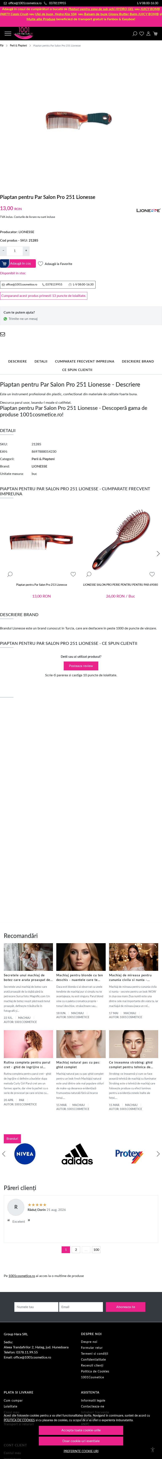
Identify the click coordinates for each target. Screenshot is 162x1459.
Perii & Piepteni (18, 45)
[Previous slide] (3, 1154)
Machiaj (24, 1018)
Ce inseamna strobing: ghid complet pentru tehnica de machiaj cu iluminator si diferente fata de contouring (131, 1065)
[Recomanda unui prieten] (2, 334)
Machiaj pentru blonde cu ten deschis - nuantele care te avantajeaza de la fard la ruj (79, 978)
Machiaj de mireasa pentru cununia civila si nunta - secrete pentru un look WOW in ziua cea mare (132, 978)
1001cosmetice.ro (21, 1276)
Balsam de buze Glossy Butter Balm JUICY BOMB (121, 14)
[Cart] (155, 33)
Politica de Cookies (95, 1371)
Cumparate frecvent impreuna (84, 361)
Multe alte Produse (41, 19)
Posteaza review (81, 666)
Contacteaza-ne (92, 1406)
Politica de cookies (19, 1420)
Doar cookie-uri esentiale (81, 1441)
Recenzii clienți (92, 1365)
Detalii (41, 361)
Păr (2, 45)
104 (56, 14)
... (86, 1249)
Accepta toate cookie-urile (81, 1430)
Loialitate (10, 1406)
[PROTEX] (129, 1162)
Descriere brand (138, 361)
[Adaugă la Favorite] (73, 574)
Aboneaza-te (125, 1307)
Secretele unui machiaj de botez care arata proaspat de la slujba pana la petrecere (27, 978)
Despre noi (89, 1342)
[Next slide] (158, 553)
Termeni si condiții (94, 1353)
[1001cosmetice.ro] (27, 33)
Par (21, 1100)
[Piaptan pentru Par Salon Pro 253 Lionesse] (41, 543)
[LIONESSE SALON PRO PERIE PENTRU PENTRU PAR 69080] (120, 543)
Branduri (12, 1138)
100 (96, 1249)
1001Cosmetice (92, 1377)
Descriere (17, 361)
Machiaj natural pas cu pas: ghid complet (78, 1065)
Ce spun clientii (77, 370)
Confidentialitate (93, 1359)
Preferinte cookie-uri (81, 1451)
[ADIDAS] (77, 1162)
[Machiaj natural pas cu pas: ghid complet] (80, 1044)
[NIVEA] (25, 1162)
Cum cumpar (13, 1400)
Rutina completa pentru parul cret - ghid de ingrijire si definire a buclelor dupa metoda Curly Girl (27, 1065)
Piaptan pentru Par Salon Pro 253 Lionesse (41, 585)
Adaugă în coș (20, 263)
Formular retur (92, 1347)
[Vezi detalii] (10, 574)
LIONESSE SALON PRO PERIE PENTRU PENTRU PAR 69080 (120, 585)
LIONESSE (26, 232)
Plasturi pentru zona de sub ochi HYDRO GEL (101, 9)
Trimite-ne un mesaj (23, 319)
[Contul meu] (148, 33)
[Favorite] (141, 33)
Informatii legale (93, 1400)
